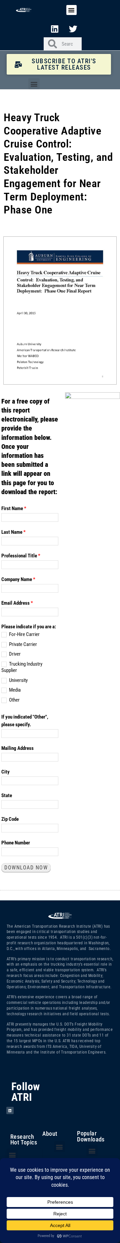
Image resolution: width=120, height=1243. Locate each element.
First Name (13, 508)
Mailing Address (17, 748)
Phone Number (15, 843)
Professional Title (20, 556)
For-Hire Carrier (24, 634)
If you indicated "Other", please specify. (24, 721)
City (5, 772)
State (6, 795)
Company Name (18, 579)
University (18, 680)
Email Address (17, 603)
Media (14, 690)
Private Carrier (22, 644)
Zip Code (10, 819)
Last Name (13, 532)
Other (14, 700)
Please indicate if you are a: (28, 627)
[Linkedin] (54, 28)
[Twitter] (73, 28)
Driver (14, 654)
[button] (71, 10)
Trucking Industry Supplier (21, 667)
